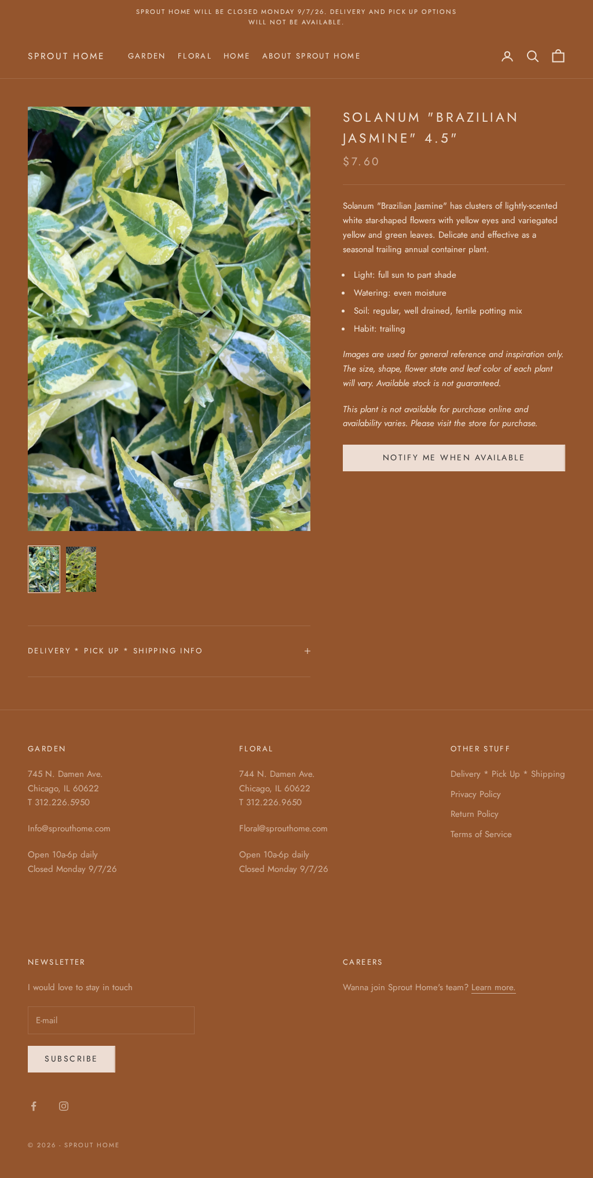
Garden (147, 55)
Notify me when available (454, 457)
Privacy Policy (476, 794)
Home (237, 55)
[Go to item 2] (81, 569)
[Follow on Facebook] (33, 1106)
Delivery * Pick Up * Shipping (508, 774)
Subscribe (71, 1058)
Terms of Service (481, 834)
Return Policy (475, 814)
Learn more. (493, 987)
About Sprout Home (311, 55)
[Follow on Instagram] (63, 1106)
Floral (195, 55)
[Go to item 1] (44, 569)
